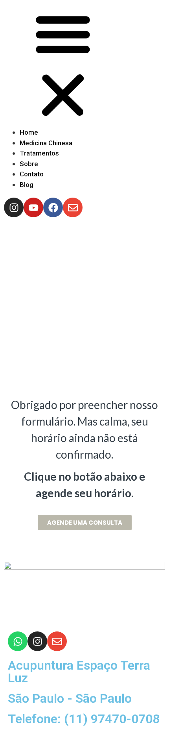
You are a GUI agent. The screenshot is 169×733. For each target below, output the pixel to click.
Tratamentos (39, 153)
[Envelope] (57, 641)
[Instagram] (37, 641)
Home (29, 132)
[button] (84, 65)
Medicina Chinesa (46, 143)
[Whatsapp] (18, 641)
